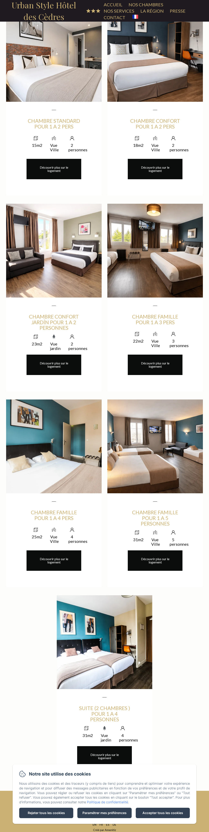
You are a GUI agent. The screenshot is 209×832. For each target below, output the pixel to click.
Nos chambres (146, 4)
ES (107, 824)
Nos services (119, 11)
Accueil (113, 4)
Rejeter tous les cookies (46, 813)
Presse (178, 11)
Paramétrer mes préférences (104, 813)
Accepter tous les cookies (162, 813)
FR (101, 824)
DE (114, 824)
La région (152, 11)
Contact (114, 17)
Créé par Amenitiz (104, 830)
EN (94, 824)
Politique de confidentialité (107, 802)
